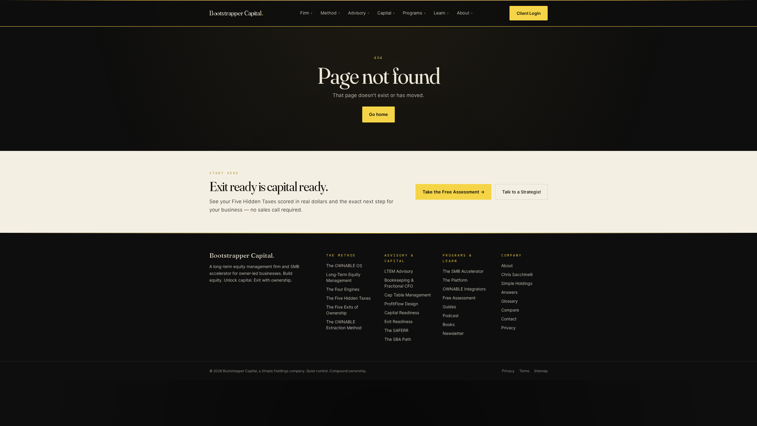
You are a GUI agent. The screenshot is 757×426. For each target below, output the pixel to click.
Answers (509, 292)
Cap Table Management (407, 294)
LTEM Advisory (398, 271)
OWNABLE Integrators (464, 288)
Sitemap (541, 371)
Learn (441, 13)
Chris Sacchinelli (517, 274)
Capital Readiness (401, 312)
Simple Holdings (516, 283)
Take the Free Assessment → (454, 192)
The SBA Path (397, 339)
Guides (449, 306)
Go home (378, 114)
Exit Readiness (398, 321)
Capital (385, 13)
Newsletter (453, 333)
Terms (524, 371)
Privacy (508, 327)
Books (448, 324)
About (465, 13)
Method (330, 13)
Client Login (529, 13)
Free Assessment (459, 297)
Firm (306, 13)
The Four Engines (342, 289)
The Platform (455, 280)
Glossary (509, 301)
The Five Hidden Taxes (348, 298)
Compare (510, 309)
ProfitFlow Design (401, 303)
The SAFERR (396, 330)
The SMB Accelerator (463, 271)
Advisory (358, 13)
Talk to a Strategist (521, 192)
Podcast (451, 315)
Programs (414, 13)
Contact (509, 318)
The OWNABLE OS (344, 265)
